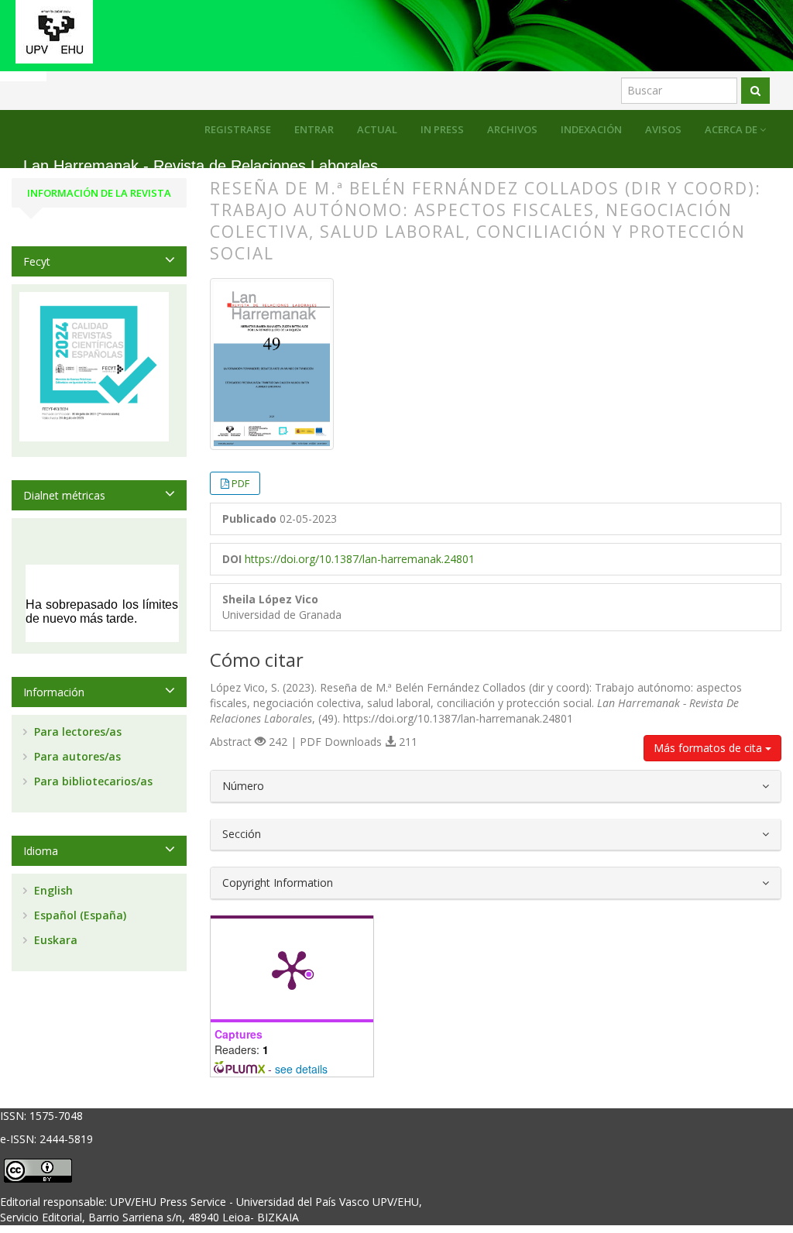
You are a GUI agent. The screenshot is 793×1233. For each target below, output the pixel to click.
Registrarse (237, 129)
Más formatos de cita (709, 747)
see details (301, 1069)
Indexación (591, 129)
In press (442, 129)
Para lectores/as (76, 731)
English (52, 890)
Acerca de (732, 129)
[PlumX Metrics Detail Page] (291, 968)
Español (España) (78, 915)
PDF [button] (240, 483)
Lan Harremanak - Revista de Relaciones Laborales (200, 166)
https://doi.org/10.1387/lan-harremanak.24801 (360, 558)
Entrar (314, 129)
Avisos (663, 129)
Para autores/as (76, 756)
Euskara (54, 939)
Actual (377, 129)
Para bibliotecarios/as (92, 781)
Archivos (512, 129)
